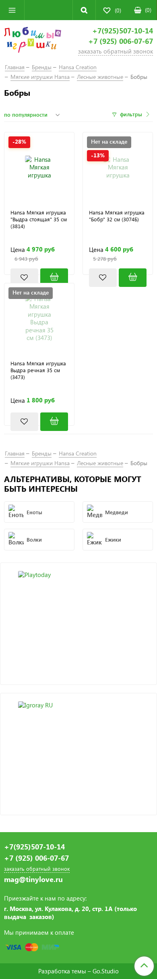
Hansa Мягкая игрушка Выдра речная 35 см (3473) (38, 370)
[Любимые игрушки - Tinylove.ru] (32, 41)
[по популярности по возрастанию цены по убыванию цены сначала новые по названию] (33, 114)
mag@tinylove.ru (33, 879)
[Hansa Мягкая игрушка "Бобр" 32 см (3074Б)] (133, 277)
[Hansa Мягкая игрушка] (39, 167)
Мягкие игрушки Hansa (40, 76)
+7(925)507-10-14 (122, 30)
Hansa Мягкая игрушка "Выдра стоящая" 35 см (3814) (38, 219)
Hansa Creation (78, 67)
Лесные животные (100, 76)
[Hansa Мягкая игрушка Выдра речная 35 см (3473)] (39, 318)
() (148, 10)
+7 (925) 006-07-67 (120, 41)
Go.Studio (106, 971)
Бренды (42, 67)
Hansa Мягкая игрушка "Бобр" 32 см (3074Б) (117, 216)
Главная (15, 67)
